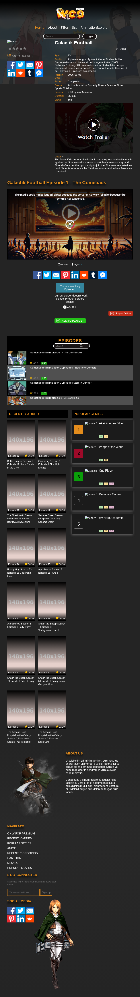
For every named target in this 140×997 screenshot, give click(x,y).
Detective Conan (110, 494)
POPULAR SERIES (19, 843)
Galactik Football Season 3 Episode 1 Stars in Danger (61, 383)
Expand (64, 264)
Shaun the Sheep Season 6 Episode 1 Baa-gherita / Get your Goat (51, 681)
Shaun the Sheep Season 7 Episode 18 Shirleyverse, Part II (51, 627)
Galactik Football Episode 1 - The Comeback (56, 352)
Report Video (123, 313)
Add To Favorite (21, 55)
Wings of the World (111, 447)
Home (39, 27)
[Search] (81, 346)
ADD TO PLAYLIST (73, 320)
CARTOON (14, 858)
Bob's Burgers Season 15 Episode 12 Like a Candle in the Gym (20, 464)
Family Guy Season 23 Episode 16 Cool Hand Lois (19, 572)
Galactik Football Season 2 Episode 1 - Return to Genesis (63, 367)
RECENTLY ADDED (19, 838)
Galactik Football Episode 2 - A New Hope (54, 398)
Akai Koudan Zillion (112, 423)
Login (89, 36)
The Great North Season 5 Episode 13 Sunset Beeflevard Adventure (20, 518)
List (74, 27)
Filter (64, 27)
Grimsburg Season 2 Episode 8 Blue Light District (49, 464)
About (52, 27)
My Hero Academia (111, 517)
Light (78, 264)
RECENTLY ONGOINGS (22, 853)
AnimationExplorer (95, 27)
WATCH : (72, 307)
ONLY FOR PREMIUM (21, 833)
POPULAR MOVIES (19, 867)
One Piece (106, 470)
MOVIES (12, 862)
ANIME (11, 848)
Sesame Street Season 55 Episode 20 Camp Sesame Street (50, 518)
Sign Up (46, 892)
